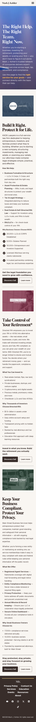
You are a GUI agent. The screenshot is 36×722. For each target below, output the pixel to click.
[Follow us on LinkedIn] (29, 701)
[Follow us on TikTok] (18, 707)
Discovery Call (10, 280)
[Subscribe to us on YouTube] (7, 701)
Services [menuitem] (11, 689)
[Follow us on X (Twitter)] (23, 701)
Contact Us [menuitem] (26, 686)
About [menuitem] (18, 695)
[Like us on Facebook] (12, 701)
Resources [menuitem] (23, 692)
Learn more (25, 280)
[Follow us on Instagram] (18, 701)
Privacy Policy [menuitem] (11, 686)
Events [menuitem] (11, 692)
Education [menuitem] (24, 689)
